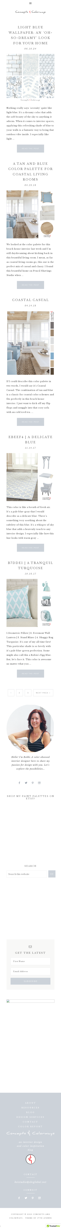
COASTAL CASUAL (30, 300)
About (30, 1103)
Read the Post (30, 148)
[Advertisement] (31, 833)
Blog (30, 1112)
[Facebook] (21, 783)
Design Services (30, 1117)
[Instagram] (40, 783)
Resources (30, 1108)
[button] (30, 3)
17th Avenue (44, 1218)
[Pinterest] (34, 783)
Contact (30, 1122)
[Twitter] (27, 783)
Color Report (30, 1126)
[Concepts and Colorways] (30, 12)
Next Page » (43, 693)
